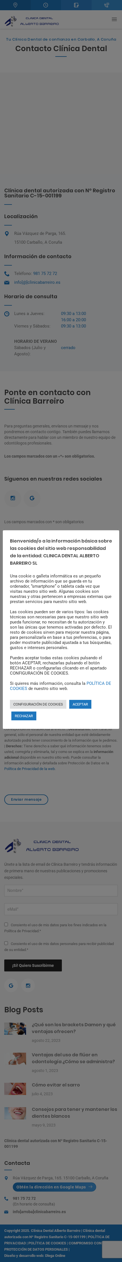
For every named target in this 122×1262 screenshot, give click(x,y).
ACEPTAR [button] (80, 704)
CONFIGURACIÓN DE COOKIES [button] (38, 704)
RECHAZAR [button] (24, 716)
